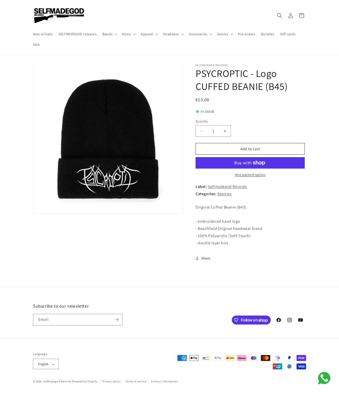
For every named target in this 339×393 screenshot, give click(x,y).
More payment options (250, 175)
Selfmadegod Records (227, 186)
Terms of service (135, 381)
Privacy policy (111, 381)
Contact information (164, 381)
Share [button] (205, 258)
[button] (109, 34)
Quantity (202, 121)
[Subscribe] (116, 319)
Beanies (224, 193)
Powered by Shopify (85, 381)
